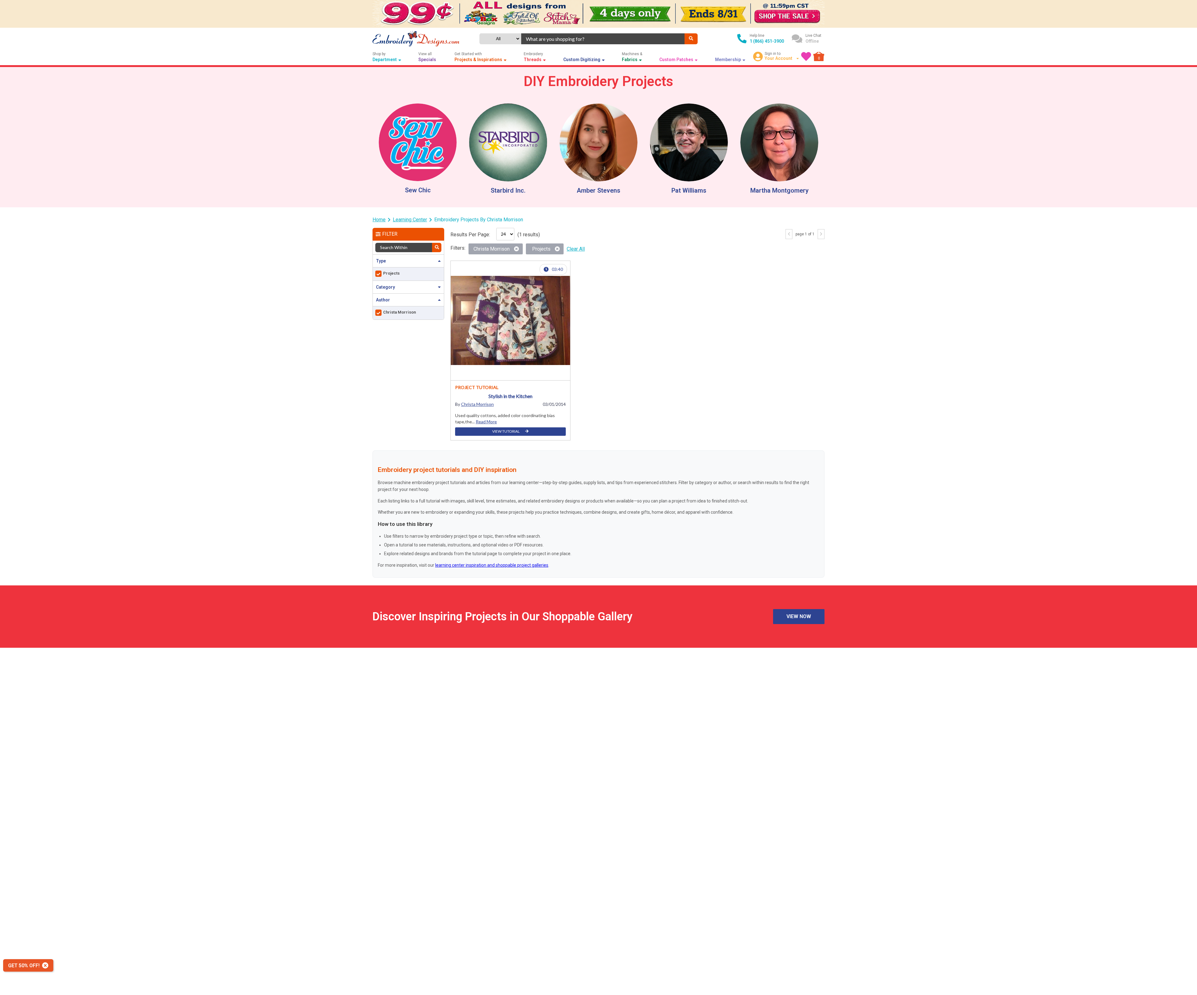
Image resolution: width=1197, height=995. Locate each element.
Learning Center (410, 220)
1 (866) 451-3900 (767, 41)
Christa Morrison (477, 404)
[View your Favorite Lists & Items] (806, 56)
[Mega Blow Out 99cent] (598, 14)
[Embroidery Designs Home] (416, 39)
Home (379, 220)
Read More (486, 421)
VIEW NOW (798, 616)
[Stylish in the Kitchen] (510, 320)
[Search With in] (436, 247)
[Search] (691, 38)
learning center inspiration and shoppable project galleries (491, 565)
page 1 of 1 (805, 234)
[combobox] (602, 38)
